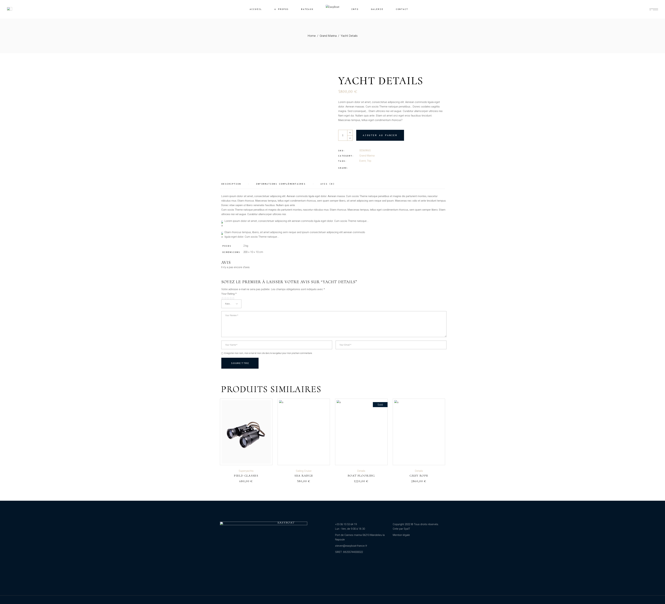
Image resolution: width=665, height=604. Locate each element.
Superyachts (246, 470)
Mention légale (401, 535)
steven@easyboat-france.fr (351, 545)
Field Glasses (246, 475)
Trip (369, 160)
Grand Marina (367, 155)
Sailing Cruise (304, 470)
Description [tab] (231, 184)
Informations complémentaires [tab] (281, 184)
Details (361, 470)
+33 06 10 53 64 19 (346, 524)
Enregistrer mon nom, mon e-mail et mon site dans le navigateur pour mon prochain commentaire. (268, 353)
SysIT (407, 528)
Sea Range (303, 475)
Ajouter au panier (380, 135)
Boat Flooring (361, 475)
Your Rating (229, 293)
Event (362, 160)
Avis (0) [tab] (328, 184)
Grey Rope (419, 475)
